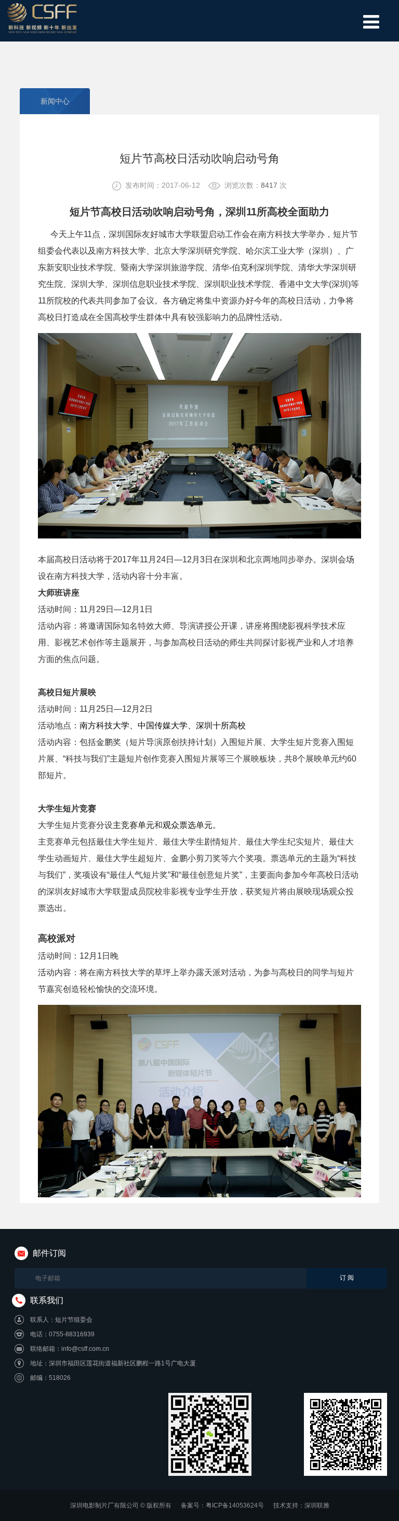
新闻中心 (55, 101)
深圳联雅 (316, 1505)
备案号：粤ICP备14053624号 (222, 1505)
